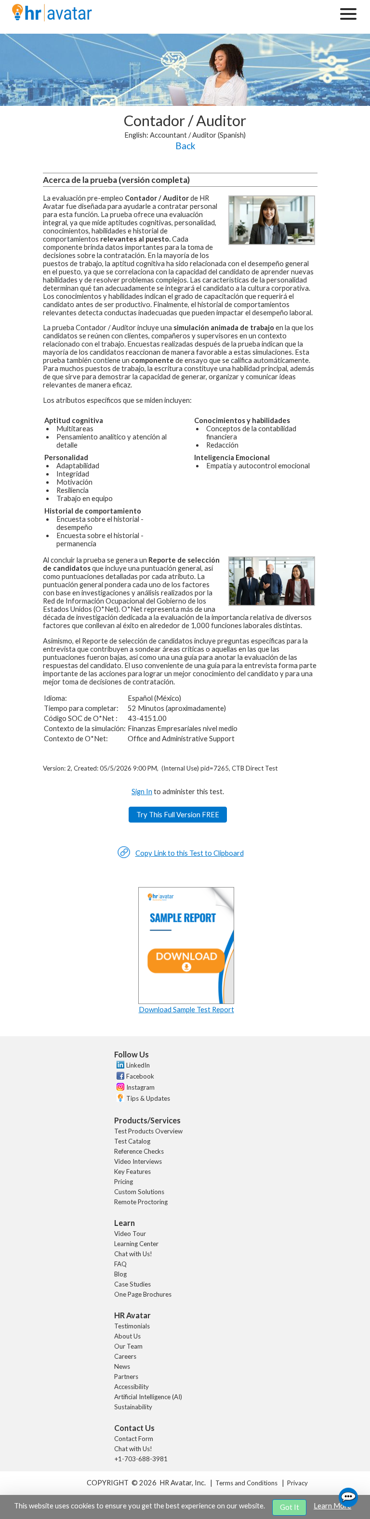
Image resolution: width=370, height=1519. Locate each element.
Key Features (132, 1171)
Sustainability (133, 1407)
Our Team (128, 1346)
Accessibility (131, 1386)
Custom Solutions (139, 1192)
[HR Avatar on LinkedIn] (119, 1066)
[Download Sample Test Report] (186, 1001)
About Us (127, 1336)
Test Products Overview (148, 1131)
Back (185, 146)
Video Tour (130, 1233)
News (122, 1366)
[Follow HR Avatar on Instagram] (119, 1088)
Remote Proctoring (141, 1202)
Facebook (140, 1076)
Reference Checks (139, 1151)
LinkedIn (138, 1065)
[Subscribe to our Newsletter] (119, 1099)
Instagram (140, 1087)
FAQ (120, 1264)
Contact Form (133, 1438)
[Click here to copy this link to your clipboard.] (124, 856)
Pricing (123, 1181)
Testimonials (132, 1326)
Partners (126, 1376)
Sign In (142, 791)
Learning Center (136, 1244)
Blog (120, 1274)
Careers (125, 1356)
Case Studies (132, 1284)
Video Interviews (138, 1161)
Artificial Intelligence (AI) (148, 1397)
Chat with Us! (133, 1254)
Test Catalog (132, 1141)
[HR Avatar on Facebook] (119, 1077)
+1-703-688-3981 (141, 1459)
